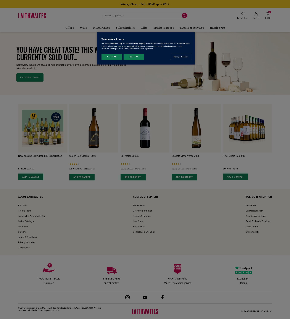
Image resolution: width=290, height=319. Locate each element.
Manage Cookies (181, 57)
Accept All (111, 57)
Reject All (133, 57)
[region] (146, 48)
